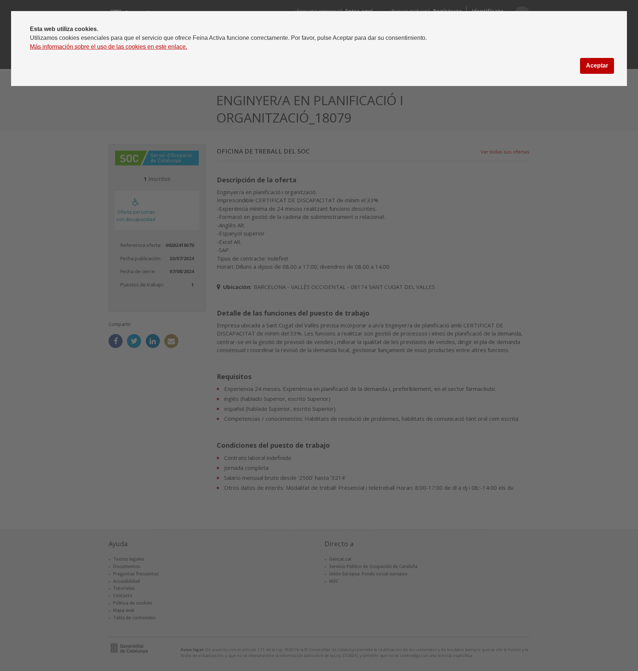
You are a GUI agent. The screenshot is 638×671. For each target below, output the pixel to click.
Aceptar (597, 65)
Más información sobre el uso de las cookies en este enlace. (108, 47)
